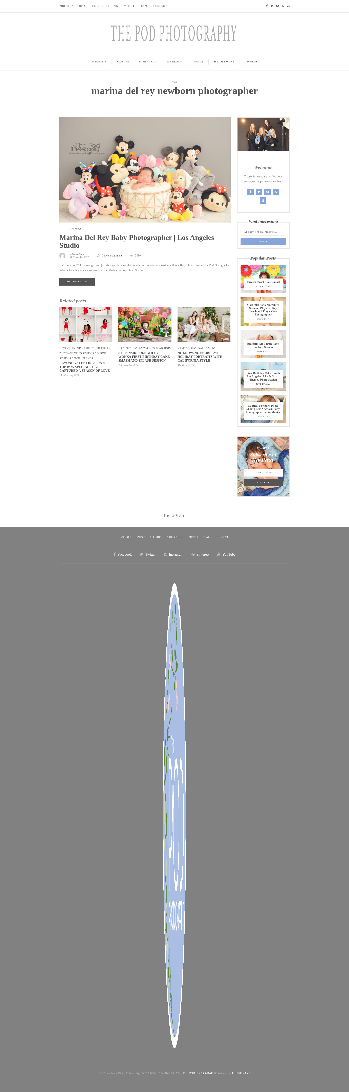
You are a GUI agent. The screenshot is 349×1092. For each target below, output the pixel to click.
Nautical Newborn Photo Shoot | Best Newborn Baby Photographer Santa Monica (263, 409)
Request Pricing (105, 6)
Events (66, 348)
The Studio (175, 537)
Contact (160, 6)
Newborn (123, 61)
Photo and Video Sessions (76, 353)
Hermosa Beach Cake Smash (263, 282)
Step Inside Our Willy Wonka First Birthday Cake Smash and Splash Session (144, 356)
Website (126, 537)
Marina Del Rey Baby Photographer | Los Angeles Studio (136, 241)
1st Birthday (175, 61)
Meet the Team (200, 537)
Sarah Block (78, 254)
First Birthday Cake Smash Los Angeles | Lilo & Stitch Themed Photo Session (263, 376)
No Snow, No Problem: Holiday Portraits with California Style (200, 356)
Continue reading (77, 282)
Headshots (163, 348)
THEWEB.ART (241, 1073)
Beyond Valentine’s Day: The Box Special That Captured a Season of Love (84, 366)
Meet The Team (135, 6)
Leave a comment (112, 255)
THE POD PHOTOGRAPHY (200, 1073)
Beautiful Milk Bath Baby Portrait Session (263, 345)
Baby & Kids (147, 348)
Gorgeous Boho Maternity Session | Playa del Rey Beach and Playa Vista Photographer (263, 309)
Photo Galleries (72, 6)
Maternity (99, 61)
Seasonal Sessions (202, 348)
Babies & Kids (148, 61)
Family (198, 61)
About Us (251, 61)
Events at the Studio (86, 348)
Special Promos (224, 61)
